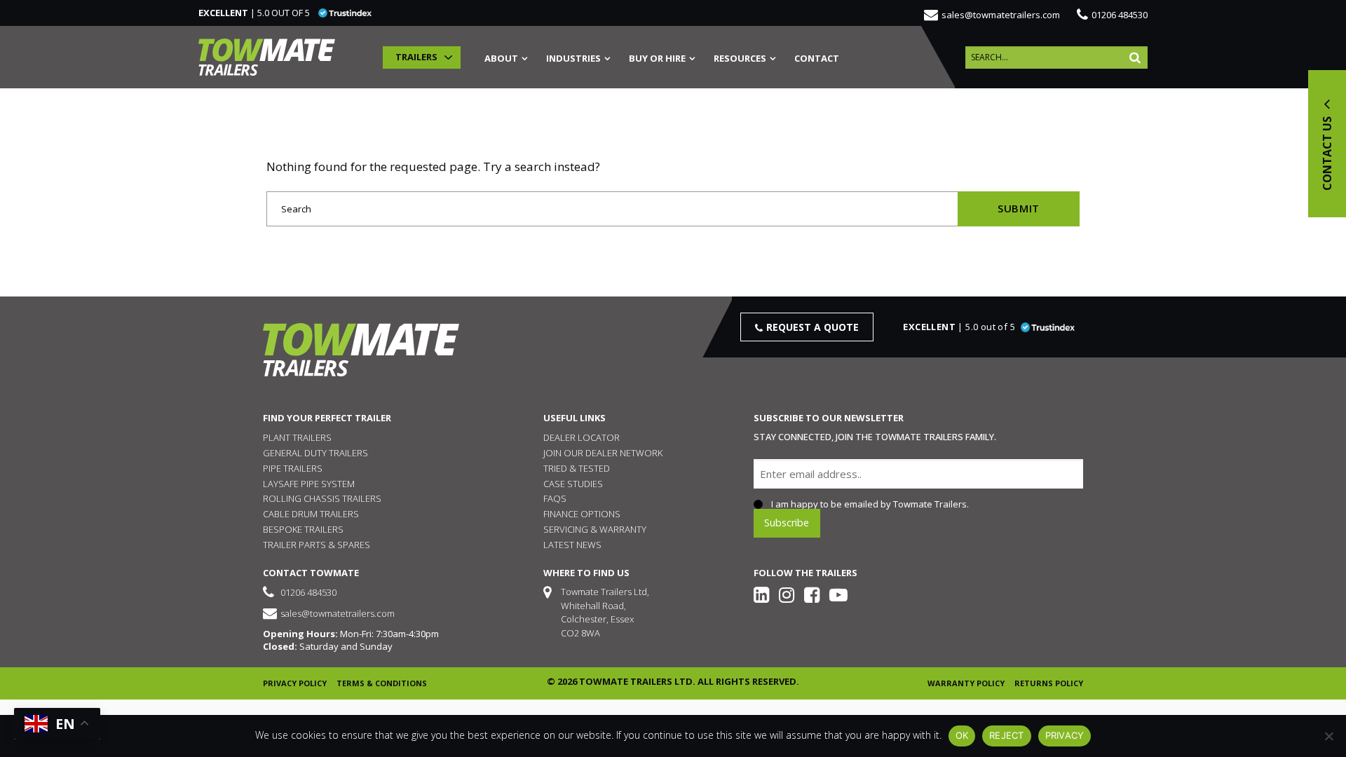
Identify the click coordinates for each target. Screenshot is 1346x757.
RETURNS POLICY (1048, 683)
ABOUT (501, 59)
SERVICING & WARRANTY (594, 529)
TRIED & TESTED (576, 468)
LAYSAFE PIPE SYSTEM (309, 483)
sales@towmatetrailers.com (1000, 14)
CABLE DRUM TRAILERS (311, 513)
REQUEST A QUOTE (812, 327)
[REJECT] (1328, 736)
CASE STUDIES (573, 483)
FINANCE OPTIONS (581, 513)
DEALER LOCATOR (581, 437)
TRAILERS (416, 56)
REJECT (1006, 735)
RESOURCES (740, 59)
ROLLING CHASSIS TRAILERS (322, 498)
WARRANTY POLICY (966, 683)
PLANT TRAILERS (297, 437)
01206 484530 (1120, 14)
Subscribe (786, 522)
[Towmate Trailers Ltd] (266, 57)
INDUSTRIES (573, 59)
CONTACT (816, 59)
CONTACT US (1327, 152)
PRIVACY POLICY (295, 683)
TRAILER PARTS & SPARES (316, 544)
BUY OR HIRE (657, 59)
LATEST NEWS (572, 544)
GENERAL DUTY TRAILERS (315, 452)
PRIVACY (1065, 735)
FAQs (554, 498)
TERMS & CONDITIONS (381, 683)
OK (962, 735)
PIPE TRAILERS (292, 468)
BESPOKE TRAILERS (303, 529)
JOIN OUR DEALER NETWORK (602, 452)
